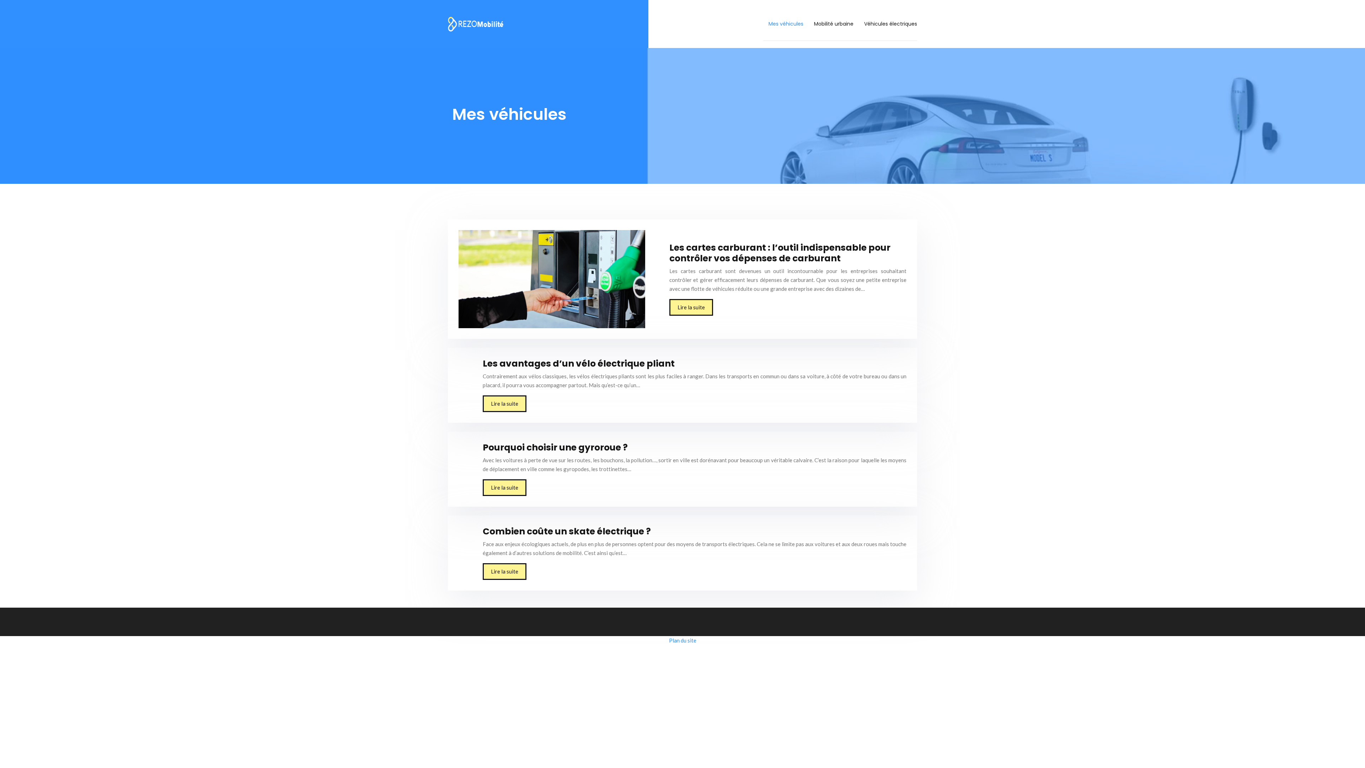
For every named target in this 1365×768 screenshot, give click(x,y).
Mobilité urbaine (833, 23)
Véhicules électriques (890, 23)
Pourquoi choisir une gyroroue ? (555, 447)
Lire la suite (691, 307)
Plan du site (682, 640)
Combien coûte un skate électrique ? (567, 531)
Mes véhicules (786, 23)
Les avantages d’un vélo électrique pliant (579, 363)
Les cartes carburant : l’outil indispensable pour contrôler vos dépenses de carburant (779, 253)
